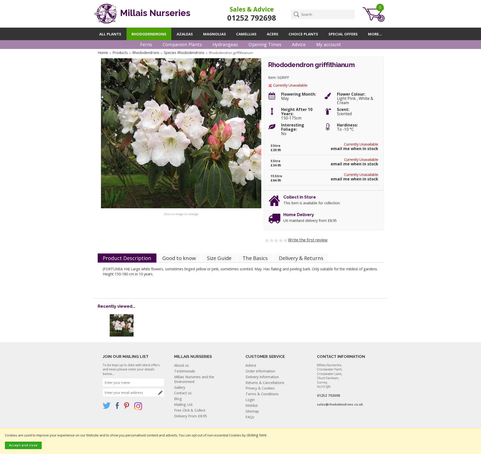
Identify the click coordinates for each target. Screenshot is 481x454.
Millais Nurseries (154, 13)
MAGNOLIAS (214, 33)
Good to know (179, 258)
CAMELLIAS (246, 33)
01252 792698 (251, 18)
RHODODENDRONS (149, 33)
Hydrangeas (225, 44)
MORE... (375, 33)
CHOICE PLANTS (303, 33)
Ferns (146, 44)
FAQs (250, 417)
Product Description (127, 258)
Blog (178, 398)
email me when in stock (354, 149)
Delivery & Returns (301, 258)
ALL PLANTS (110, 33)
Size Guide (219, 258)
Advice (299, 44)
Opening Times (265, 44)
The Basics (255, 258)
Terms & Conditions (262, 394)
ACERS (272, 33)
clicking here (257, 435)
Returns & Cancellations (265, 382)
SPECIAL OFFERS (343, 33)
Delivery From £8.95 (190, 416)
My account (328, 44)
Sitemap (252, 411)
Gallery (179, 387)
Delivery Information (262, 376)
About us (181, 365)
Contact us (183, 393)
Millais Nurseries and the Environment (194, 379)
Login (250, 399)
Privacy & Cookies (260, 388)
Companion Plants (182, 44)
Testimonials (184, 371)
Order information (260, 371)
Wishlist (252, 405)
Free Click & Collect (189, 410)
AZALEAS (185, 33)
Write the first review (307, 240)
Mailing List (183, 404)
